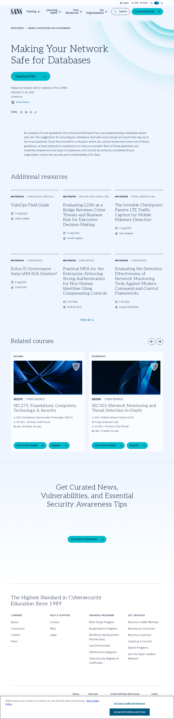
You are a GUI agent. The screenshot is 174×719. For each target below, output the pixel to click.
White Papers (17, 28)
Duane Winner (22, 102)
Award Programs (138, 647)
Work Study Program (101, 622)
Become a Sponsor (139, 635)
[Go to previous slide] (151, 341)
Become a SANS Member (143, 622)
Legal (53, 635)
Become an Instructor (141, 628)
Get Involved (136, 615)
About (14, 622)
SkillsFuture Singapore (103, 652)
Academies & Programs (103, 628)
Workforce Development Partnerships (104, 637)
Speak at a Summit (140, 641)
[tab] (33, 11)
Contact (54, 622)
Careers (15, 635)
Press (14, 641)
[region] (87, 707)
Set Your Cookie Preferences (129, 703)
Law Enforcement (99, 645)
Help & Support (60, 615)
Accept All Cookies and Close (129, 712)
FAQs (53, 628)
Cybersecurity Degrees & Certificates (104, 661)
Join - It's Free (141, 3)
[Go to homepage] (16, 11)
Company (16, 615)
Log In (126, 3)
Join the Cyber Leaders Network (142, 656)
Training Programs (101, 615)
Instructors (18, 628)
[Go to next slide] (159, 341)
